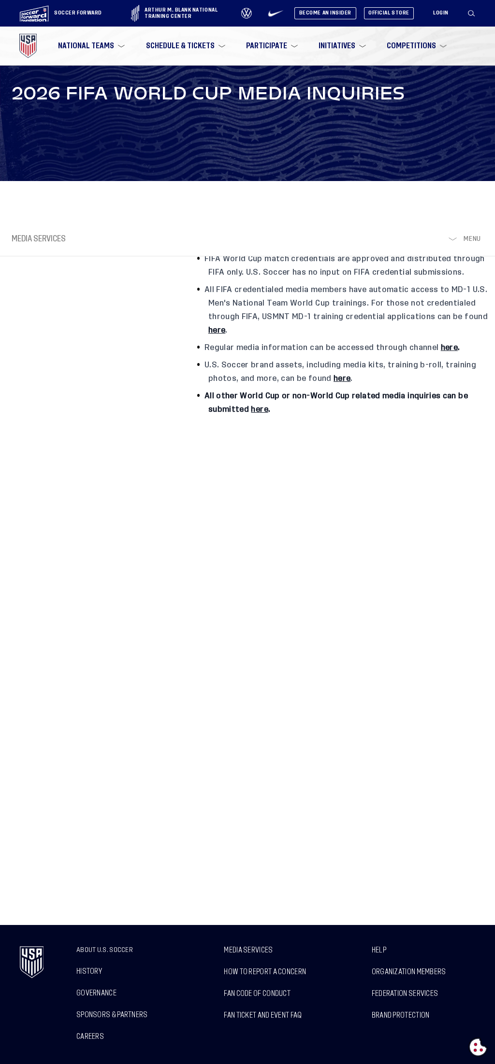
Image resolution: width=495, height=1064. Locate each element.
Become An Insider (325, 12)
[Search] (472, 13)
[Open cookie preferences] (478, 1047)
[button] (475, 13)
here (449, 347)
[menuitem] (90, 46)
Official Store (388, 12)
